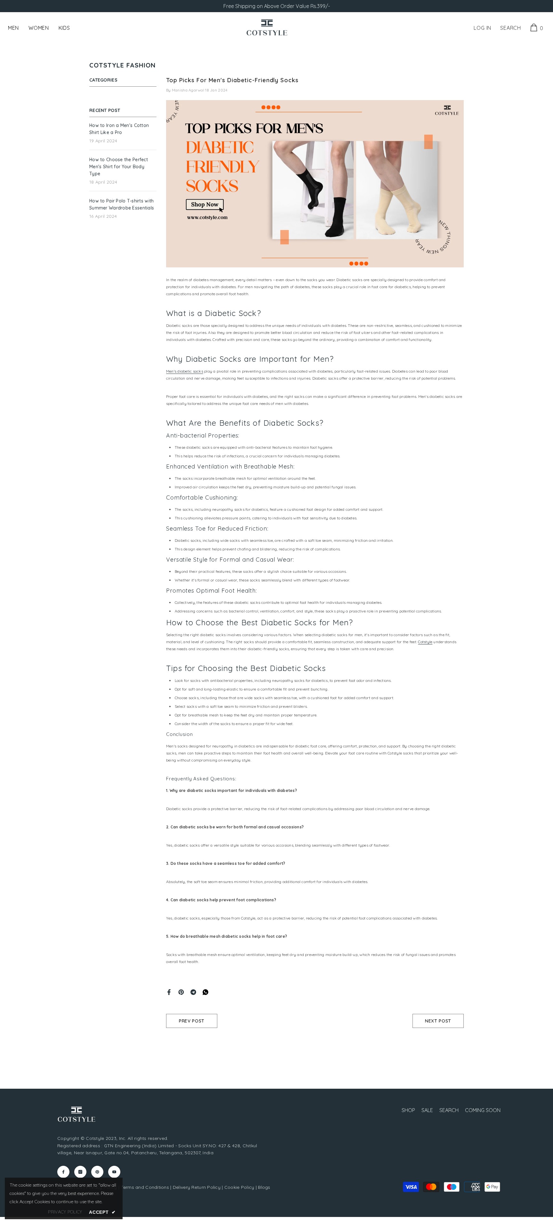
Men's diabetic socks (184, 371)
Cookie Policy (239, 1187)
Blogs (264, 1187)
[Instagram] (80, 1172)
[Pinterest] (181, 991)
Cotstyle (425, 641)
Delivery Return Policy (196, 1187)
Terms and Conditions (145, 1187)
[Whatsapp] (205, 991)
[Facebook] (169, 991)
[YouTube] (114, 1172)
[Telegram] (193, 991)
